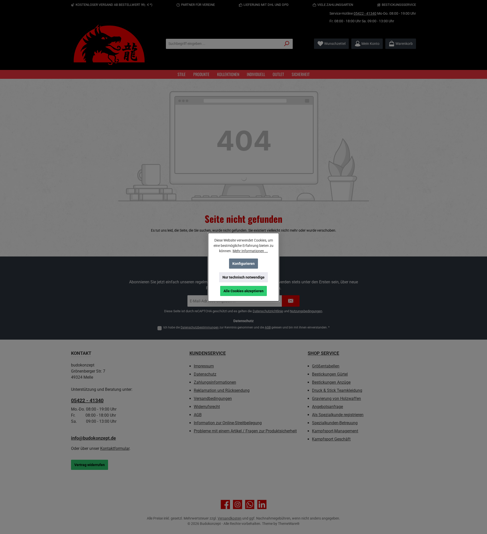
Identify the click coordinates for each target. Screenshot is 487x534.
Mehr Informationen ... (250, 251)
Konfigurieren (243, 264)
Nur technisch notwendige (243, 277)
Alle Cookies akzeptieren (243, 291)
